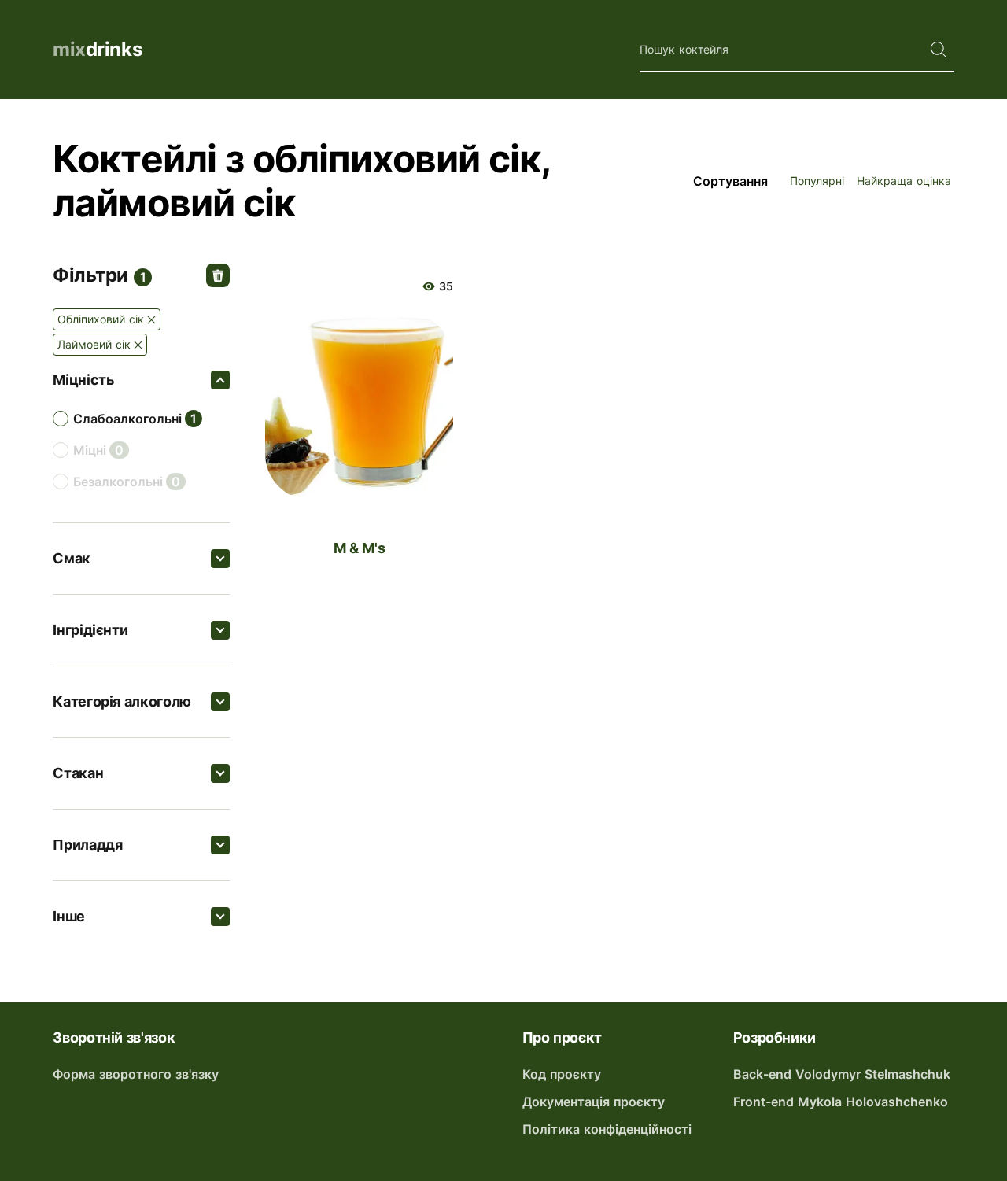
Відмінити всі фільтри (218, 275)
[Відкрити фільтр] (220, 380)
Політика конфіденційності (607, 1129)
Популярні (817, 180)
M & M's (359, 548)
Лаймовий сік (94, 344)
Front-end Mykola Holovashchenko (840, 1101)
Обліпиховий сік (100, 319)
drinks (97, 49)
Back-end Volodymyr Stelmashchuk (841, 1074)
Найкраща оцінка (904, 180)
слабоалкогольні (127, 418)
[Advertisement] (601, 646)
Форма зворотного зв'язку (136, 1074)
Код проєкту (561, 1074)
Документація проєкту (593, 1101)
